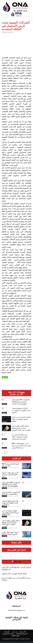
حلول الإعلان (16, 635)
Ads (19, 562)
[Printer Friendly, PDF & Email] (5, 377)
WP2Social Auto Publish (9, 642)
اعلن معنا (23, 631)
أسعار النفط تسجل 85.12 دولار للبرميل (10, 465)
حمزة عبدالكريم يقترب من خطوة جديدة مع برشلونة (16, 579)
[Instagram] (14, 625)
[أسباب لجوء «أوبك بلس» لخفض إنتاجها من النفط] (26, 534)
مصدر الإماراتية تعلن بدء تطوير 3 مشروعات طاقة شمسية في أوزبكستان (20, 437)
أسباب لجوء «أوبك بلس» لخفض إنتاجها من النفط (10, 533)
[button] (30, 14)
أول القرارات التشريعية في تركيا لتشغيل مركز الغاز (11, 493)
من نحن (14, 631)
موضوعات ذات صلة (16, 392)
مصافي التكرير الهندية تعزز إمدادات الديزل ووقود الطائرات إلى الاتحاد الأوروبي (21, 428)
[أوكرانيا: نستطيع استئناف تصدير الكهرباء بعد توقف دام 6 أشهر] (6, 410)
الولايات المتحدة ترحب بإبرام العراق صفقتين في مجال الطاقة (21, 419)
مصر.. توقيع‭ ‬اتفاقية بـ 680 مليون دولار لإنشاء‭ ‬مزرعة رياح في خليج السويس (21, 445)
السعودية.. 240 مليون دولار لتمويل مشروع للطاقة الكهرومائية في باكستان (20, 402)
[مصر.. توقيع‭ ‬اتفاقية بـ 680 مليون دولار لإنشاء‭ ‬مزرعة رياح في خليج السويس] (6, 445)
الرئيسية (4, 18)
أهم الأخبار (4, 404)
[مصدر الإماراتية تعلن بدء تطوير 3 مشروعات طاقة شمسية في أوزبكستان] (6, 437)
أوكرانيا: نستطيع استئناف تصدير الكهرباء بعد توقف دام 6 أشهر (21, 410)
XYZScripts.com (25, 642)
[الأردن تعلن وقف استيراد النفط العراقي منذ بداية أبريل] (26, 475)
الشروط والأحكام (21, 633)
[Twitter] (19, 625)
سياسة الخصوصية (8, 633)
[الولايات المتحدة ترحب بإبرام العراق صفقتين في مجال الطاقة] (6, 419)
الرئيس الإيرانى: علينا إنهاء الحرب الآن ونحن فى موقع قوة (16, 568)
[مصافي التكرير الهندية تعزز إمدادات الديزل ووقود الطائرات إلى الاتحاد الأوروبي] (6, 428)
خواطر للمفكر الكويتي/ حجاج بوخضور (14, 573)
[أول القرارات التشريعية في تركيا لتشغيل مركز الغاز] (26, 494)
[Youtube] (24, 625)
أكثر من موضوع (16, 394)
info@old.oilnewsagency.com (16, 610)
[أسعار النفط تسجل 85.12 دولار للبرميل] (26, 466)
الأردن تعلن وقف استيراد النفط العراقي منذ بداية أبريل (10, 474)
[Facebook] (9, 625)
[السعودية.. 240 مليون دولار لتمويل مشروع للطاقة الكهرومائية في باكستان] (6, 402)
